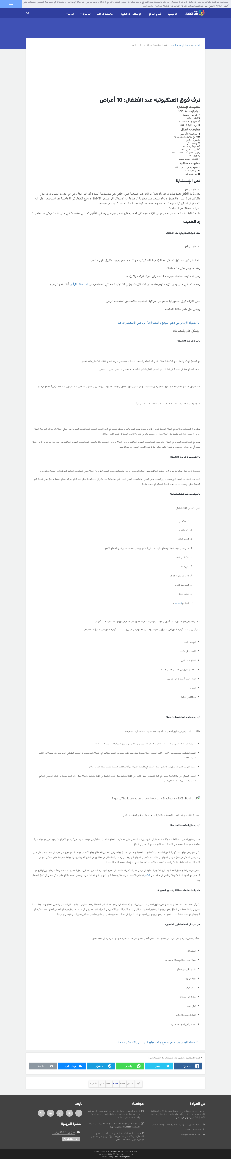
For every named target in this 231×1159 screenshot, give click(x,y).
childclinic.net (115, 1151)
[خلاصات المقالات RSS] (41, 1113)
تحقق (118, 1139)
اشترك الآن (68, 1139)
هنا (111, 1127)
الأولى (138, 1084)
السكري (147, 875)
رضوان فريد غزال (183, 1117)
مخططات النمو (104, 14)
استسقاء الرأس (79, 284)
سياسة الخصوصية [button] (152, 6)
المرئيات (86, 14)
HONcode (128, 1127)
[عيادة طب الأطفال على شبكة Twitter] (69, 1113)
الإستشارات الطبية (131, 14)
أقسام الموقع (155, 14)
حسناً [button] (11, 4)
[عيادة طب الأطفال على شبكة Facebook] (78, 1113)
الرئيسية (172, 14)
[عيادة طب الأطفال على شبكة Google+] (60, 1113)
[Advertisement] (112, 71)
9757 (108, 1084)
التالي (101, 1084)
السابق (130, 1084)
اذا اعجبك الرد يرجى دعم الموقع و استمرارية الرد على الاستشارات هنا (159, 323)
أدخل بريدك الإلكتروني (64, 1132)
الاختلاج (178, 603)
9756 (115, 1084)
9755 (122, 1084)
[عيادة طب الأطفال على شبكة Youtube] (50, 1113)
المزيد (71, 14)
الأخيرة (93, 1084)
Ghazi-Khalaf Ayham (122, 1157)
